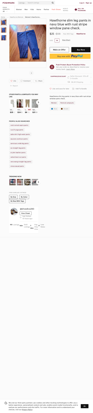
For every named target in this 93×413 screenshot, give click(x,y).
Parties (46, 9)
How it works (65, 9)
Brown (66, 109)
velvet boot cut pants (18, 157)
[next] (31, 73)
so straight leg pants (18, 148)
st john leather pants (18, 153)
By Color (24, 197)
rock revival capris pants (19, 125)
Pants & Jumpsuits (67, 103)
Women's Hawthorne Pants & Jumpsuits (33, 17)
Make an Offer (59, 50)
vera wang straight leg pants (21, 162)
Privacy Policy (27, 410)
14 (57, 40)
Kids (32, 9)
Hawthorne (81, 34)
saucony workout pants (19, 139)
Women (19, 9)
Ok (84, 406)
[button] (23, 3)
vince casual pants (17, 166)
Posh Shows (56, 9)
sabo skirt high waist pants (20, 134)
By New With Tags (17, 201)
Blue (55, 109)
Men (26, 9)
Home (39, 9)
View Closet (25, 213)
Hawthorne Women (16, 17)
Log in (82, 3)
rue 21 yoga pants (17, 130)
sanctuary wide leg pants (20, 143)
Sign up (89, 3)
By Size (13, 197)
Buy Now (81, 50)
